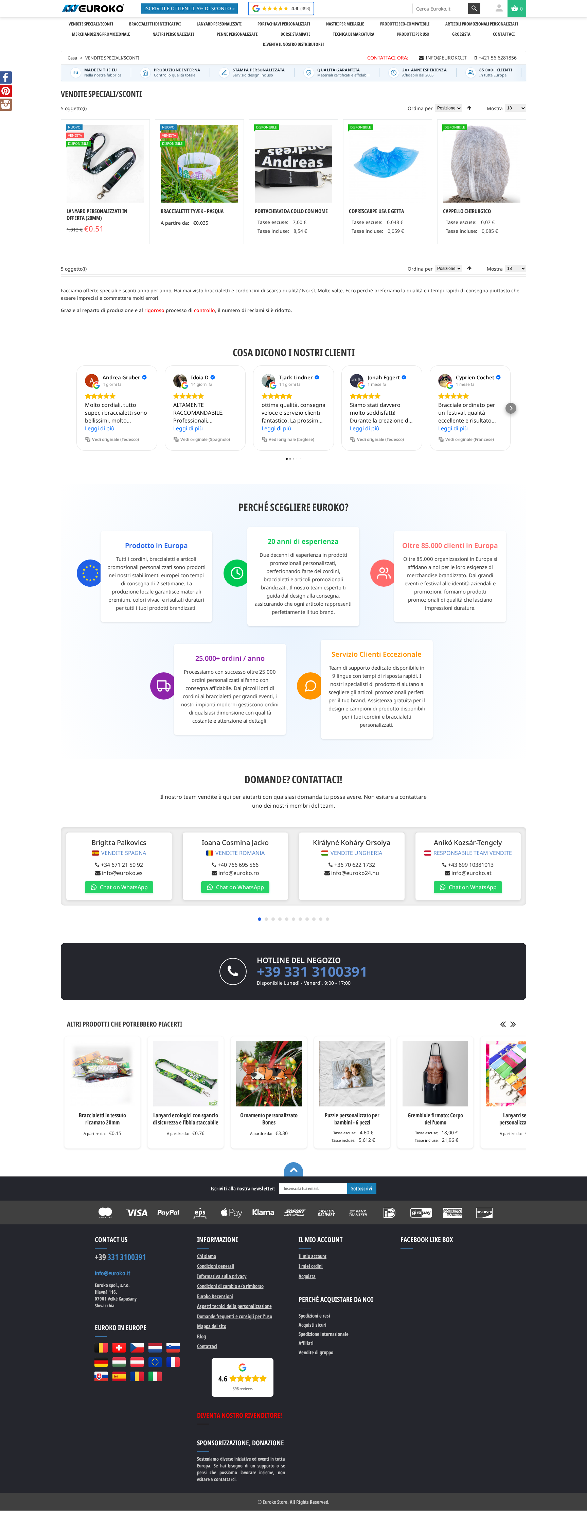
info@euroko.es (122, 873)
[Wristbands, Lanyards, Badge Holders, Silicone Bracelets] (92, 8)
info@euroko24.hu (355, 873)
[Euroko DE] (101, 1362)
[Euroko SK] (101, 1376)
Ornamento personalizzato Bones (269, 1118)
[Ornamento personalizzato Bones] (269, 1073)
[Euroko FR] (173, 1362)
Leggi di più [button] (99, 428)
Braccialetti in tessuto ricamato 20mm (102, 1118)
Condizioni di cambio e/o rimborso (230, 1286)
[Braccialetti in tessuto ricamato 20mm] (102, 1073)
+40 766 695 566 (238, 864)
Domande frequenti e (234, 1316)
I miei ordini (311, 1265)
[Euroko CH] (119, 1347)
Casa (72, 58)
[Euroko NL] (155, 1347)
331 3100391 (120, 1257)
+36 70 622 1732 (354, 864)
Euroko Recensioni (215, 1296)
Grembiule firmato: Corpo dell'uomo (435, 1118)
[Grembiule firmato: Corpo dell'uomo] (435, 1073)
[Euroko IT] (155, 1376)
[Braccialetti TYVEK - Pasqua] (199, 164)
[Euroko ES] (119, 1376)
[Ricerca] (474, 8)
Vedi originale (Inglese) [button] (291, 439)
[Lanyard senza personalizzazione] (518, 1073)
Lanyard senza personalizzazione (518, 1118)
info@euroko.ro (238, 873)
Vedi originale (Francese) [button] (469, 439)
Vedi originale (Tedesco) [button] (115, 439)
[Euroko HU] (119, 1362)
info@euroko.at (471, 873)
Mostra (495, 108)
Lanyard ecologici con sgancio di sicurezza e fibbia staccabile (185, 1118)
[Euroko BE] (101, 1347)
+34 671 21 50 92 (122, 864)
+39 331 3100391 (312, 971)
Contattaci (207, 1346)
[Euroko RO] (137, 1376)
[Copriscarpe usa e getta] (387, 164)
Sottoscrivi (361, 1188)
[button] (76, 408)
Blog (201, 1336)
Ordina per (420, 108)
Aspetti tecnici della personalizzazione (234, 1306)
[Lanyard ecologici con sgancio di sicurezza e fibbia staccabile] (185, 1073)
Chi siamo (206, 1256)
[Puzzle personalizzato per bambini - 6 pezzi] (352, 1073)
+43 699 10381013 (471, 864)
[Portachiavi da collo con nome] (293, 164)
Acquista (307, 1276)
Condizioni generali (215, 1265)
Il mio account (312, 1256)
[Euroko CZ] (137, 1347)
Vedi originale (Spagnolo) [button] (205, 439)
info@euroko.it (112, 1273)
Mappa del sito (211, 1326)
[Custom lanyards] (105, 164)
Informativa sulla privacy (222, 1276)
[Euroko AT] (137, 1362)
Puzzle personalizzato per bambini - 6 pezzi (352, 1118)
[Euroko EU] (155, 1362)
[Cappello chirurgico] (481, 164)
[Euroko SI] (173, 1347)
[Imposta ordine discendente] (469, 107)
